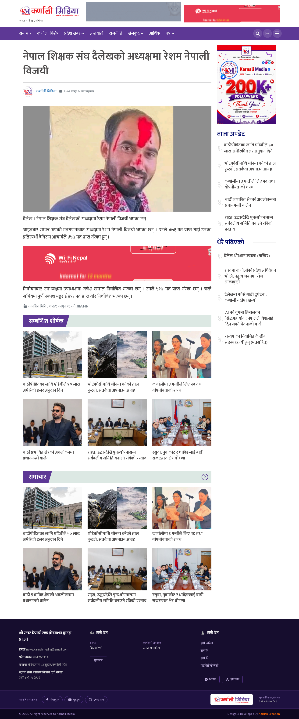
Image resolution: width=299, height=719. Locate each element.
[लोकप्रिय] (267, 33)
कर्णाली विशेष (48, 33)
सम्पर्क (204, 650)
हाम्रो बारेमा (207, 643)
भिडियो (212, 679)
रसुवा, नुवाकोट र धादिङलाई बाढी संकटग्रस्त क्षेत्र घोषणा (177, 455)
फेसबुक (54, 699)
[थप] (277, 33)
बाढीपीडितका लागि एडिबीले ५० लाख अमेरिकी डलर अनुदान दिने (51, 387)
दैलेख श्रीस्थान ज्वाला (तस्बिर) (247, 256)
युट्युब (76, 699)
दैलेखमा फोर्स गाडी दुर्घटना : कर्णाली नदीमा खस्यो (245, 297)
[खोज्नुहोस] (257, 33)
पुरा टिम (98, 660)
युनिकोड (235, 679)
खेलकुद (134, 33)
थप (168, 33)
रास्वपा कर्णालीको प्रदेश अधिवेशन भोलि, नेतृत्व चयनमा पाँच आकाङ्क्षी (250, 276)
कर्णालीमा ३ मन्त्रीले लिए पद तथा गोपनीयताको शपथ (177, 387)
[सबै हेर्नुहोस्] (204, 477)
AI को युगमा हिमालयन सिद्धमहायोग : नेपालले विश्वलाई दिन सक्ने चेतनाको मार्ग (249, 319)
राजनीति (115, 33)
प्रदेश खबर (72, 33)
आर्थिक (154, 33)
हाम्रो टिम (205, 658)
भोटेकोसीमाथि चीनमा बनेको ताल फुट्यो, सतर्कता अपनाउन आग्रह (113, 387)
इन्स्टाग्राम (99, 699)
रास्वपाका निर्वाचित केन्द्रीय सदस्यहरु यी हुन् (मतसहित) (246, 339)
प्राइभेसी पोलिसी (209, 665)
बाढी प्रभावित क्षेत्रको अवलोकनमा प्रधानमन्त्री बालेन (48, 455)
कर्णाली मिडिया (46, 91)
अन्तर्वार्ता (96, 33)
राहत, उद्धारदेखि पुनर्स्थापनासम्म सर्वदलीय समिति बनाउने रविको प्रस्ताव (117, 455)
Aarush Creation (269, 713)
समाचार (25, 33)
